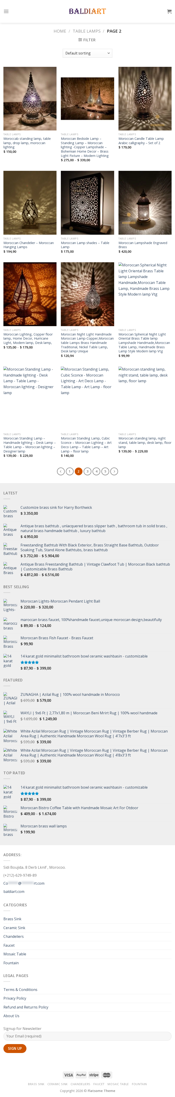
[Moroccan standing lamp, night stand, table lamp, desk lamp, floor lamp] (145, 398)
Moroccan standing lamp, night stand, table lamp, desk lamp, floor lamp (144, 442)
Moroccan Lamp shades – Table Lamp (85, 245)
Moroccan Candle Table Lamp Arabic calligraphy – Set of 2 (141, 141)
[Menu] (6, 11)
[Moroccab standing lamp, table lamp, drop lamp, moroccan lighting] (30, 98)
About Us (11, 1015)
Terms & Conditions (20, 989)
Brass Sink (12, 918)
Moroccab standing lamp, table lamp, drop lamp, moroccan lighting (27, 143)
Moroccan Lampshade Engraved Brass (142, 245)
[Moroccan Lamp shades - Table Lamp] (87, 202)
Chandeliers (13, 936)
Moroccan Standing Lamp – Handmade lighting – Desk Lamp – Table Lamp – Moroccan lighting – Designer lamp (29, 444)
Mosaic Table (14, 954)
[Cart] (169, 11)
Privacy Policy (14, 998)
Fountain (11, 962)
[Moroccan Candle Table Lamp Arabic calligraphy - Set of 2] (145, 98)
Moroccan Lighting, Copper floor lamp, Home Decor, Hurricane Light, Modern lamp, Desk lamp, (28, 338)
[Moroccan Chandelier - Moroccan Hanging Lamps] (30, 202)
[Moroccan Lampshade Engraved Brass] (145, 202)
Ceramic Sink (14, 927)
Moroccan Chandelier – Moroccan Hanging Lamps (28, 245)
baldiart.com (13, 891)
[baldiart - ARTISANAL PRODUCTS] (88, 11)
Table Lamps (86, 31)
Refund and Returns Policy (25, 1007)
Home (60, 31)
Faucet (9, 945)
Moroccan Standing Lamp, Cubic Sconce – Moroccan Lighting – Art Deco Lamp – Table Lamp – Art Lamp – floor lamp (86, 444)
